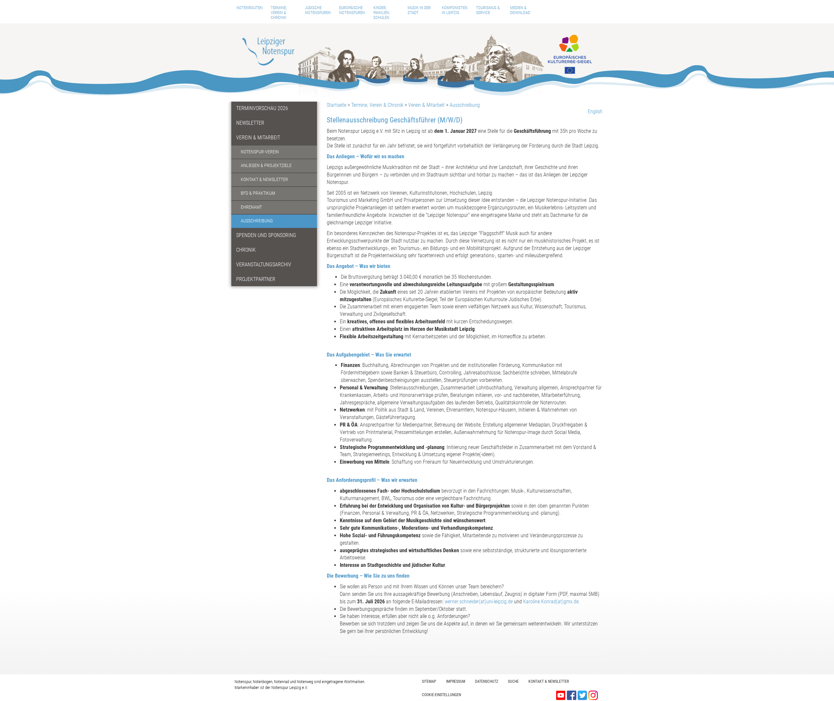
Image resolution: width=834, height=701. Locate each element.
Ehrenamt (251, 207)
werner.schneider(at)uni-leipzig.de (479, 601)
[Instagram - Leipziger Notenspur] (593, 695)
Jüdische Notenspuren (318, 10)
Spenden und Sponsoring (266, 235)
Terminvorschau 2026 (262, 108)
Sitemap (429, 681)
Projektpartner (255, 279)
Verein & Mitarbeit (258, 137)
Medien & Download (520, 10)
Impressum (455, 681)
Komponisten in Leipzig (454, 10)
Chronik (246, 250)
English (595, 111)
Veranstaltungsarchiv (263, 264)
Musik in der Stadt (419, 10)
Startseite (336, 105)
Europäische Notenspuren (352, 10)
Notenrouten (250, 7)
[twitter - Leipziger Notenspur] (583, 695)
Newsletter (250, 123)
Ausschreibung (257, 221)
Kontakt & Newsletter (264, 179)
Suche (513, 681)
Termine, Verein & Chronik (279, 12)
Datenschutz (486, 681)
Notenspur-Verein (260, 152)
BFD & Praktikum (258, 193)
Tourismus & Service (488, 10)
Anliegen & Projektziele (266, 165)
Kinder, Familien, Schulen (381, 12)
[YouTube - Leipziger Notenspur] (561, 695)
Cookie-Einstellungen (441, 695)
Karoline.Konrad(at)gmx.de (551, 601)
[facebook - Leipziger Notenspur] (572, 695)
